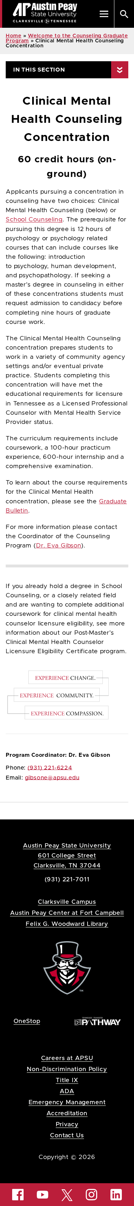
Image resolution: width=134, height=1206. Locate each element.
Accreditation (67, 1113)
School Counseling (34, 219)
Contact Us (67, 1135)
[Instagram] (91, 1194)
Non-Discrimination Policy (67, 1069)
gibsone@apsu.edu (52, 778)
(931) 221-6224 (50, 768)
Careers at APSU (67, 1058)
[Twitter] (67, 1194)
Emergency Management (67, 1102)
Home (13, 35)
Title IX (67, 1080)
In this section (39, 70)
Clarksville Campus (67, 902)
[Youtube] (42, 1195)
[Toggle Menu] (104, 14)
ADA (67, 1091)
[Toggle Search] (124, 14)
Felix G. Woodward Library (67, 924)
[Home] (67, 967)
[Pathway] (97, 1021)
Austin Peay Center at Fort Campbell (67, 913)
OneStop (27, 1021)
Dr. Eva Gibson (58, 545)
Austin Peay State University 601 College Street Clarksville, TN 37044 (67, 856)
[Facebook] (18, 1194)
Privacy (67, 1124)
